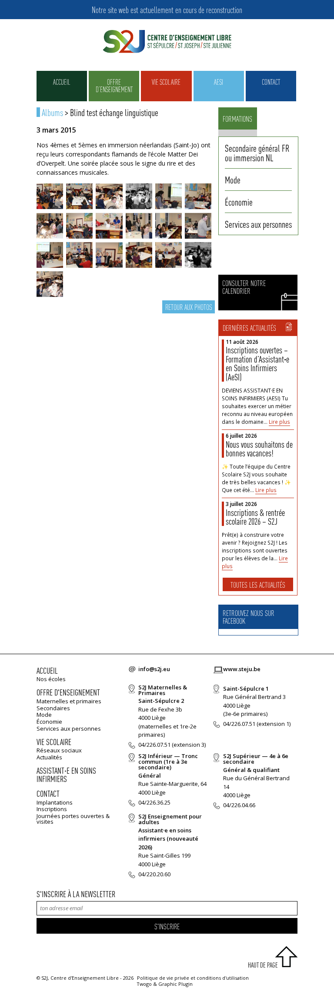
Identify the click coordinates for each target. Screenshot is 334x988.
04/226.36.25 (154, 802)
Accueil (61, 81)
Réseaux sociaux (59, 750)
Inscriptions (52, 809)
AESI (218, 81)
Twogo (144, 984)
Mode (232, 179)
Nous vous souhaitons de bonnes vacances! (259, 449)
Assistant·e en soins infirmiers (66, 775)
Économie (239, 202)
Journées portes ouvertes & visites (73, 818)
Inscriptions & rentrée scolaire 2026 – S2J (255, 517)
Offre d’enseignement (114, 85)
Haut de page (263, 964)
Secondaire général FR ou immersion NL (257, 152)
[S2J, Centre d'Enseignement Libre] (167, 42)
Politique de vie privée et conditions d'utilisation (193, 978)
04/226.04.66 (239, 805)
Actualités (49, 757)
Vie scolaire (166, 81)
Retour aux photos (188, 307)
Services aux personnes (258, 224)
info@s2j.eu (154, 669)
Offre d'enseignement (68, 692)
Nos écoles (51, 679)
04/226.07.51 (154, 744)
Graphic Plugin (175, 984)
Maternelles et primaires (69, 701)
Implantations (55, 802)
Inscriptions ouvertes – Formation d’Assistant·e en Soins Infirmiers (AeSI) (257, 363)
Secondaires (53, 708)
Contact (271, 81)
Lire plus (279, 422)
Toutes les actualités (257, 584)
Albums (52, 112)
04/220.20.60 (154, 874)
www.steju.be (242, 669)
